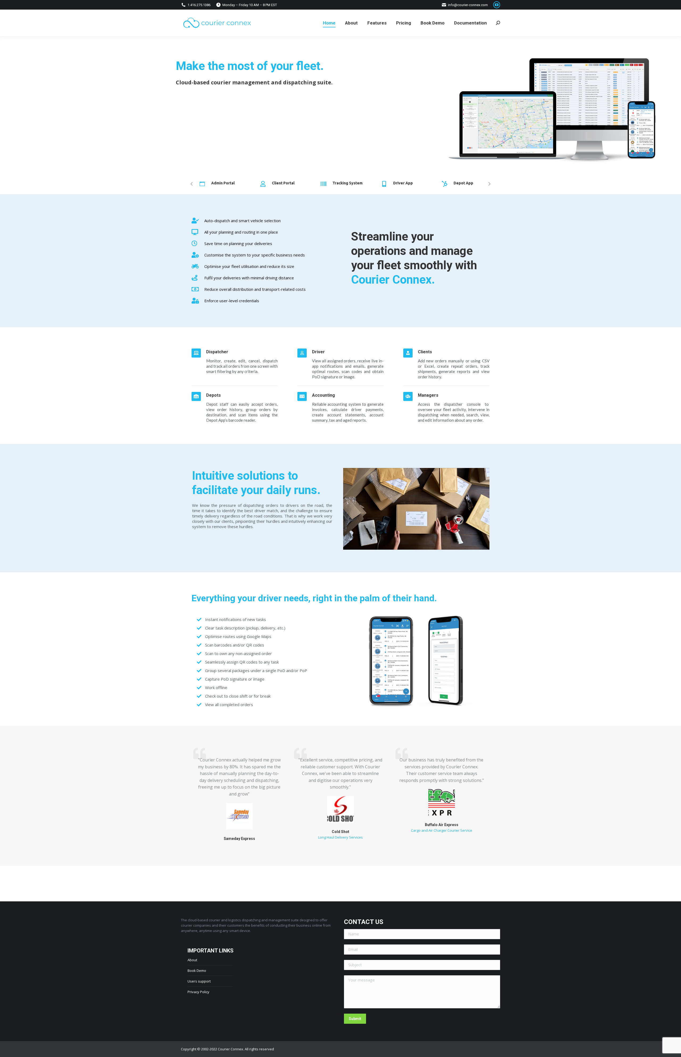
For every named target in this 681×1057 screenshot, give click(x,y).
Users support (199, 981)
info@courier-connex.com (468, 5)
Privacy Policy (198, 991)
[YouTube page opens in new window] (496, 4)
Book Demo (197, 970)
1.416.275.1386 (199, 5)
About (192, 959)
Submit (355, 1019)
